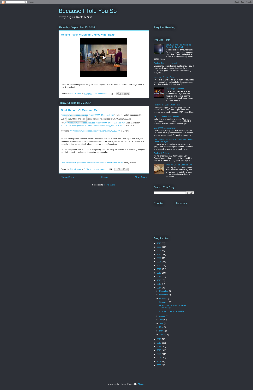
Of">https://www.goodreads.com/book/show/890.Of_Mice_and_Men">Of (94, 123)
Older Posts (141, 177)
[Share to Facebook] (125, 93)
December (164, 291)
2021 (159, 262)
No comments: (101, 94)
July (161, 320)
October (163, 298)
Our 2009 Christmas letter (165, 128)
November (164, 295)
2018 (159, 273)
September (164, 302)
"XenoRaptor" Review (175, 88)
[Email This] (117, 93)
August (162, 316)
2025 (159, 247)
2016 (159, 280)
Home (104, 177)
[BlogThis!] (119, 93)
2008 (159, 358)
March (162, 331)
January (163, 334)
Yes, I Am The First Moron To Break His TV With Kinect (178, 46)
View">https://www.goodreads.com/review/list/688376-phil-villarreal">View (92, 163)
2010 (159, 350)
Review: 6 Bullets (161, 153)
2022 (159, 258)
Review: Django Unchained (165, 63)
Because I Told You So (88, 11)
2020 (159, 265)
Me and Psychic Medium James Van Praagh (88, 34)
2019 (159, 269)
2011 (159, 347)
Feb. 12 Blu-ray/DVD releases (166, 116)
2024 (159, 251)
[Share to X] (122, 93)
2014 (159, 288)
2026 (159, 243)
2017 (159, 277)
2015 (159, 284)
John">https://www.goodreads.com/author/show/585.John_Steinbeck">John (93, 125)
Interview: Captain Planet (164, 77)
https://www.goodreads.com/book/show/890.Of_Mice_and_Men (87, 115)
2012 (159, 343)
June (161, 323)
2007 (159, 361)
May (161, 327)
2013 (159, 339)
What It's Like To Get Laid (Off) (179, 165)
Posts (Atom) (109, 185)
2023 (159, 254)
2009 (159, 354)
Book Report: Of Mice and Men (80, 110)
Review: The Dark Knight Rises (167, 105)
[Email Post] (112, 94)
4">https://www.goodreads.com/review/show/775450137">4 (95, 131)
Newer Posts (67, 177)
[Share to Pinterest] (128, 93)
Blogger (141, 384)
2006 (159, 365)
